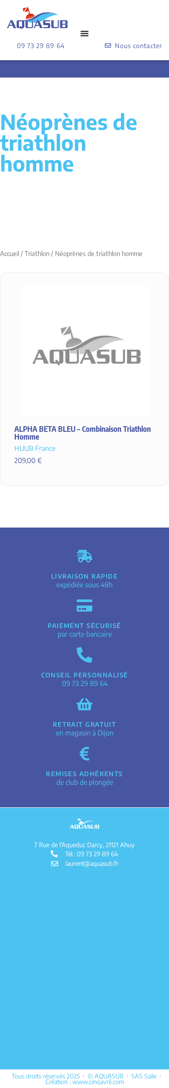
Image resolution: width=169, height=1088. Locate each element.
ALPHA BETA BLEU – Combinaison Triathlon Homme (82, 432)
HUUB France (34, 448)
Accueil (9, 253)
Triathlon (37, 253)
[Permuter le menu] (84, 33)
